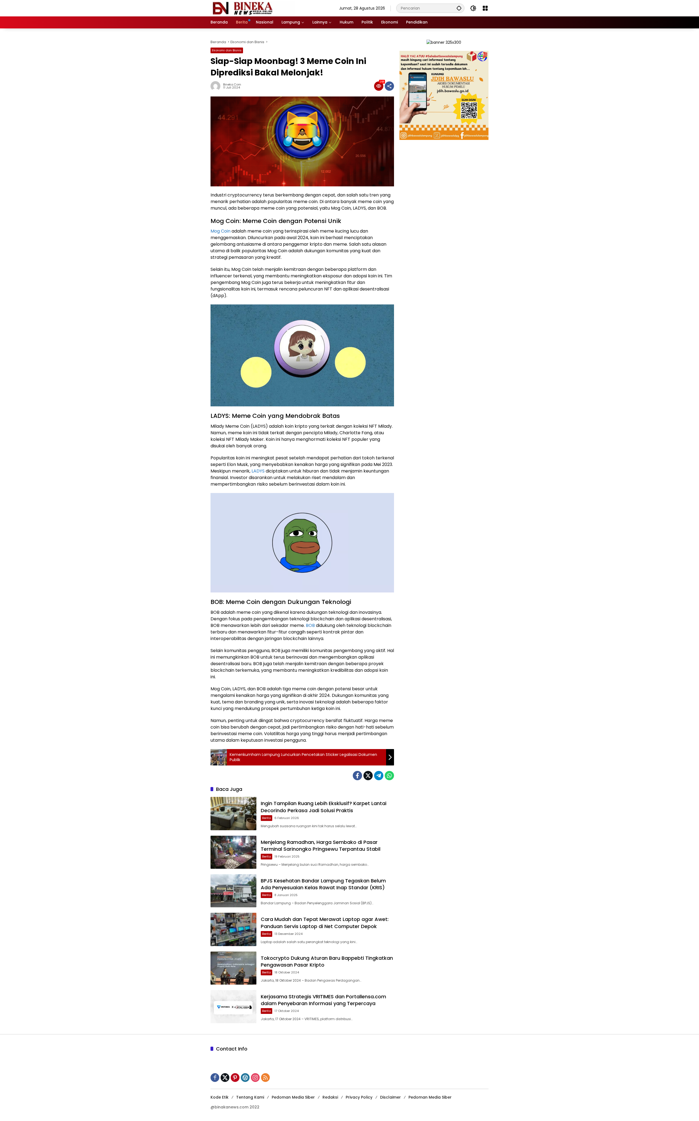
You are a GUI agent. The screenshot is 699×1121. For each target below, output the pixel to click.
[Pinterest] (235, 1077)
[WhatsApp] (389, 775)
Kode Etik (220, 1097)
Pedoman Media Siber (293, 1097)
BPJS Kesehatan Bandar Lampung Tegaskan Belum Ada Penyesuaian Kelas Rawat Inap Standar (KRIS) (323, 884)
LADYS (258, 471)
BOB (311, 625)
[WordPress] (245, 1077)
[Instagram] (255, 1077)
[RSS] (265, 1077)
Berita (266, 818)
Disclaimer (390, 1097)
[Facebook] (357, 775)
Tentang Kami (250, 1097)
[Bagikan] (389, 86)
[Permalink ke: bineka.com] (217, 86)
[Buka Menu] (485, 8)
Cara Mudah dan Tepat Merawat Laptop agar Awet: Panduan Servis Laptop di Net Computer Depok (325, 922)
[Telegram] (378, 775)
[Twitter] (368, 775)
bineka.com (232, 84)
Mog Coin (221, 231)
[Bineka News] (253, 8)
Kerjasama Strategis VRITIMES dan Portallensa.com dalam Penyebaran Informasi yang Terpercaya (323, 1000)
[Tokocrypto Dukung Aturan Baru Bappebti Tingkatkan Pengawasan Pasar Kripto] (233, 968)
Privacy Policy (359, 1097)
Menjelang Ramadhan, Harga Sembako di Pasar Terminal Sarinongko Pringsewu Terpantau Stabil (320, 845)
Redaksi (330, 1097)
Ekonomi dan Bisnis (227, 50)
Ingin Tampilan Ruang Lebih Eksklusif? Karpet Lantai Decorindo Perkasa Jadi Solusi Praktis (323, 807)
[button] (459, 8)
